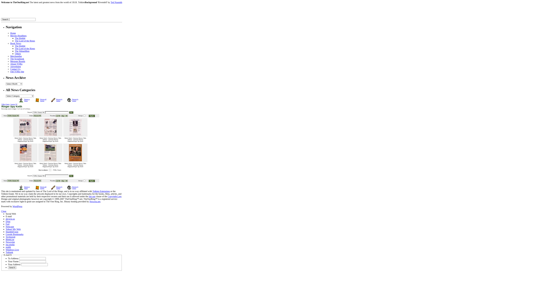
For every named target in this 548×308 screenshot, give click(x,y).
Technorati (10, 237)
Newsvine (10, 242)
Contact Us (15, 69)
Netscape (10, 226)
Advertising (15, 66)
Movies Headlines (18, 36)
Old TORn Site (17, 71)
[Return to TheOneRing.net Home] (44, 17)
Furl (7, 224)
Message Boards (17, 61)
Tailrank (9, 252)
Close (3, 211)
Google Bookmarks (14, 234)
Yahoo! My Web (13, 229)
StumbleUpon (12, 232)
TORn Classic (5, 104)
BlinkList (10, 239)
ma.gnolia (10, 244)
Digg (8, 221)
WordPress (17, 206)
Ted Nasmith (116, 2)
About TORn (16, 64)
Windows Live (12, 250)
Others (18, 53)
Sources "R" (13, 104)
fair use (92, 196)
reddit (8, 247)
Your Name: (13, 261)
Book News (15, 43)
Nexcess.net (94, 201)
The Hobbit (20, 38)
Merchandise (16, 56)
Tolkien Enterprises (101, 191)
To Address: (13, 258)
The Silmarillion (22, 51)
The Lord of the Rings (25, 41)
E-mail (9, 216)
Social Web (11, 214)
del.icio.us (10, 219)
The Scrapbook (17, 59)
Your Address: (14, 264)
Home (13, 33)
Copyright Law (114, 196)
